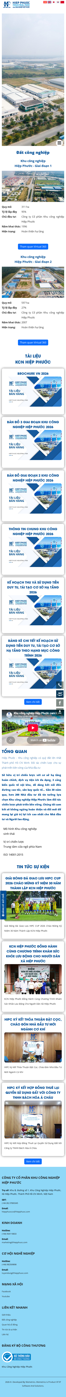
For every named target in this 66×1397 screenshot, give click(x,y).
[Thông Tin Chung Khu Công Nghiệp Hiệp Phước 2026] (33, 551)
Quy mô (7, 207)
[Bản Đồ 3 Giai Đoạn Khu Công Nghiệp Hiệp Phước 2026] (33, 444)
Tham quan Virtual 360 (33, 246)
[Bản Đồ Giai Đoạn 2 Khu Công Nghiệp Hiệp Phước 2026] (33, 498)
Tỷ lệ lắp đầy (9, 211)
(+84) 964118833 (9, 1233)
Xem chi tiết (33, 702)
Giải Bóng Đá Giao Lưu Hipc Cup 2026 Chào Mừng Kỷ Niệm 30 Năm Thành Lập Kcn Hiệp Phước (33, 883)
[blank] (33, 1357)
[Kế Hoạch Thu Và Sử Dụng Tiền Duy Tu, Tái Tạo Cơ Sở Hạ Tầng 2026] (33, 610)
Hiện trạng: (9, 231)
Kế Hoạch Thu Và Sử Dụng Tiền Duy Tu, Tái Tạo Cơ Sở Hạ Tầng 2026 (33, 587)
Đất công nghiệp (9, 1319)
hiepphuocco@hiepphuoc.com (16, 1211)
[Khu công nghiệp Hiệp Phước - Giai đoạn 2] (33, 282)
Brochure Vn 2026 (33, 373)
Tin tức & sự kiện (9, 1329)
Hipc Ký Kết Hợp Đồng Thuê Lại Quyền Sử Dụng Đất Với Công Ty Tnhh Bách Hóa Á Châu (33, 1092)
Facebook (6, 1291)
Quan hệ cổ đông (9, 1324)
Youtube (6, 1296)
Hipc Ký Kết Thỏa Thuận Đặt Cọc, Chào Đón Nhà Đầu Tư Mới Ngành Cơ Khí (33, 1024)
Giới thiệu (6, 1314)
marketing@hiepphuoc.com (14, 1242)
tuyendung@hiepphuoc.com (15, 1273)
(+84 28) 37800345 (10, 1203)
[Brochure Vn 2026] (33, 391)
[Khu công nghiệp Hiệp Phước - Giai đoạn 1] (33, 186)
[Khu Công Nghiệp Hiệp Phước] (16, 5)
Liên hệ (5, 1334)
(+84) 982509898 (9, 1264)
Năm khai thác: (11, 226)
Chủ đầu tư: (9, 216)
